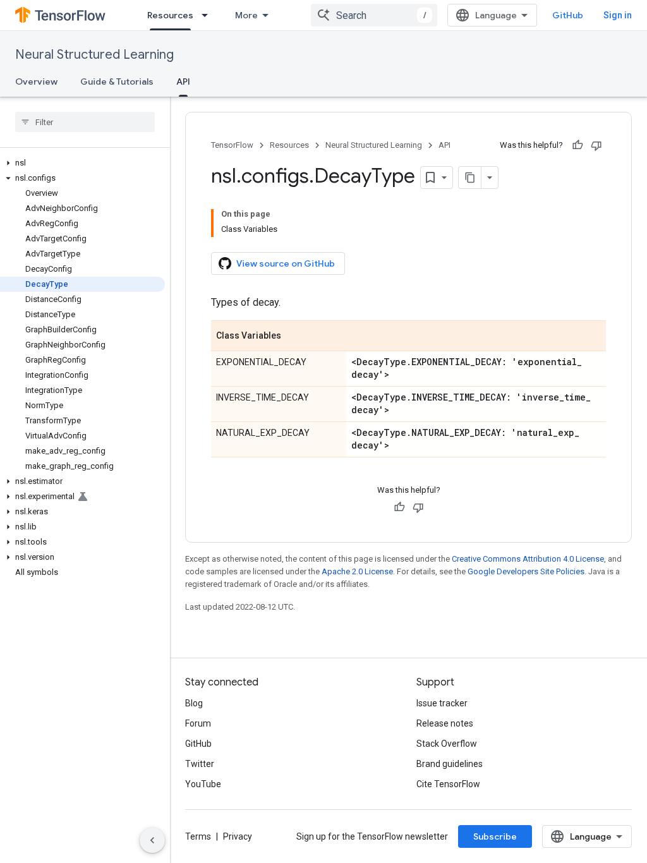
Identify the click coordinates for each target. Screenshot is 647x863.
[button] (82, 163)
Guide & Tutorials (117, 81)
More (246, 15)
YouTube (203, 784)
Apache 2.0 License (357, 571)
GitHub (567, 15)
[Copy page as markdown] (470, 177)
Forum (198, 723)
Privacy (237, 836)
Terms (198, 836)
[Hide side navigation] (152, 840)
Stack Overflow (446, 744)
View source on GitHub (285, 263)
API (183, 81)
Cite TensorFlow (448, 784)
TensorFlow (232, 145)
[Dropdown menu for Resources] (208, 15)
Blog (194, 703)
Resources (170, 15)
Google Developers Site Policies (526, 571)
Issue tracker (442, 703)
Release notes (444, 723)
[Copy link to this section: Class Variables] (293, 336)
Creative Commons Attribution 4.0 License (528, 559)
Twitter (199, 764)
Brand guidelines (449, 764)
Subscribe (495, 836)
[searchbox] (85, 122)
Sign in (617, 15)
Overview (36, 81)
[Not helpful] (596, 145)
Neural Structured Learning (94, 55)
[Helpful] (577, 145)
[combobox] (374, 15)
